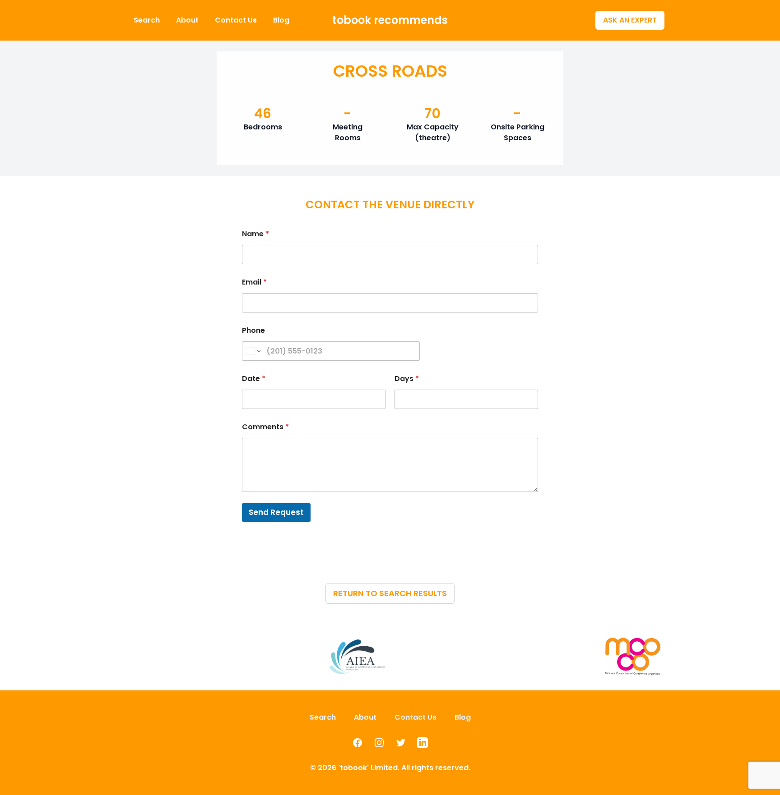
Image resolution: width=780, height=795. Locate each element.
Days (407, 378)
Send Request (276, 512)
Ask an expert (630, 20)
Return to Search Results (390, 593)
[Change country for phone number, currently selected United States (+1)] (252, 351)
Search (148, 20)
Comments (265, 427)
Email (254, 282)
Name (255, 234)
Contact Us (237, 20)
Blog (281, 20)
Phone (253, 330)
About (188, 20)
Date (253, 378)
